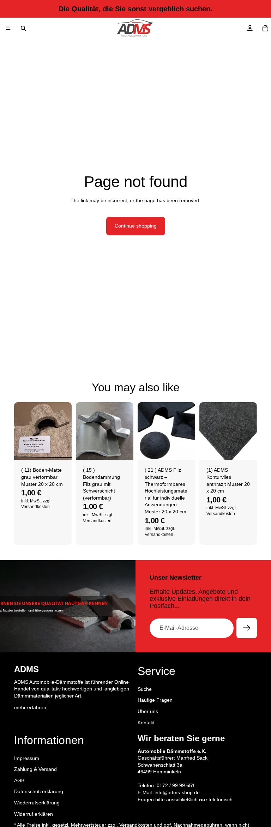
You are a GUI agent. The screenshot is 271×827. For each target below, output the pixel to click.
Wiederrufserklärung (37, 802)
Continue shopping (136, 226)
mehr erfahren (30, 708)
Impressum (26, 758)
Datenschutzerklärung (38, 792)
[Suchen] (23, 28)
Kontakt (146, 722)
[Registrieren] (246, 628)
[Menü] (8, 28)
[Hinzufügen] (60, 449)
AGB (19, 780)
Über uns (148, 711)
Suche (145, 689)
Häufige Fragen (155, 700)
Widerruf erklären (33, 814)
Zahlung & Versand (35, 769)
